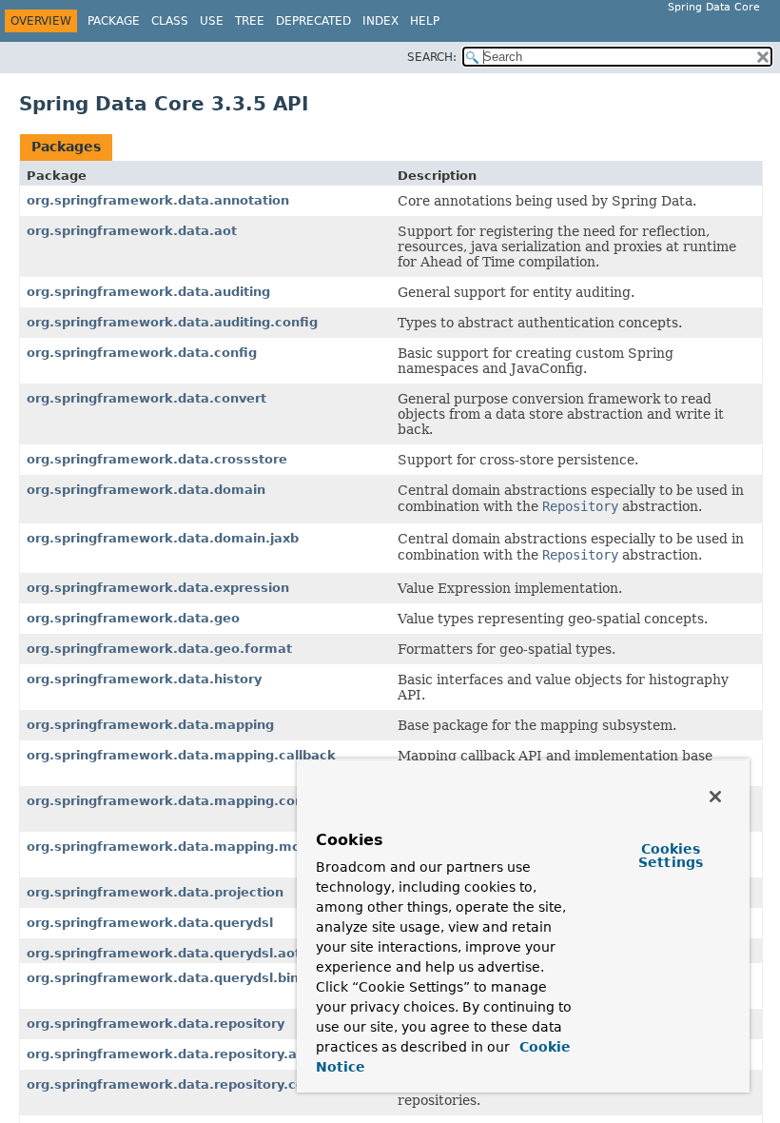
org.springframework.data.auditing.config (172, 322)
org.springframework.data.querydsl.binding (177, 978)
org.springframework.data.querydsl (150, 923)
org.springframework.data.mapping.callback (181, 755)
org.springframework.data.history (144, 679)
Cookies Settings (670, 855)
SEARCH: (432, 57)
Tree (249, 21)
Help (424, 21)
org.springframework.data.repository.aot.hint (184, 1054)
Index (380, 21)
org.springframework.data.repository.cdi (167, 1084)
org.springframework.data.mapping (150, 725)
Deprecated (313, 21)
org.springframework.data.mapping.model (174, 846)
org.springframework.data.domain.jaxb (163, 538)
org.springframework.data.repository (155, 1023)
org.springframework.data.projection (155, 892)
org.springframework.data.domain (146, 490)
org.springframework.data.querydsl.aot (164, 953)
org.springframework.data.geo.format (159, 648)
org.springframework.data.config (142, 352)
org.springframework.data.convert (146, 398)
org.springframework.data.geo (133, 618)
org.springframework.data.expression (158, 588)
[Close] (715, 797)
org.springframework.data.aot (132, 231)
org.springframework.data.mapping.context (179, 801)
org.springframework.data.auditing (148, 292)
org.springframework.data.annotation (158, 200)
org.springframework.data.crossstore (157, 459)
